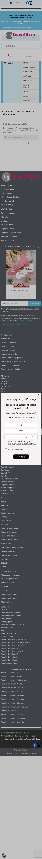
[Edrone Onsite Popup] (21, 429)
